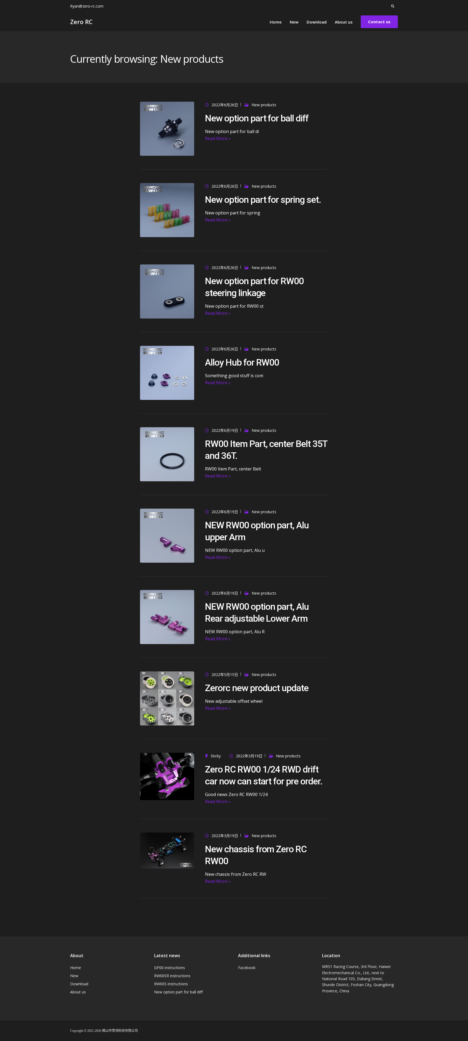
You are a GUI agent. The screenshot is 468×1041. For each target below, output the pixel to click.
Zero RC (81, 22)
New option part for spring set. (263, 199)
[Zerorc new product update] (167, 698)
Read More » (217, 138)
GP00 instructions (169, 967)
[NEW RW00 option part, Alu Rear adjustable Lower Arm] (167, 616)
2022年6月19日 (225, 430)
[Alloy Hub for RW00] (167, 372)
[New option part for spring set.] (167, 209)
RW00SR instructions (172, 975)
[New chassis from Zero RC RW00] (167, 850)
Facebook (246, 967)
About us (344, 22)
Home (276, 22)
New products (264, 104)
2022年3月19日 (249, 755)
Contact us (379, 21)
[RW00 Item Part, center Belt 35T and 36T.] (167, 453)
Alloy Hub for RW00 (242, 362)
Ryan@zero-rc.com (86, 6)
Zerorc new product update (257, 687)
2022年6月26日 (225, 104)
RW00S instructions (171, 983)
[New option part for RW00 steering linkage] (167, 291)
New (294, 22)
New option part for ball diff (256, 118)
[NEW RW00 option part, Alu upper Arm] (167, 535)
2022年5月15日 (225, 674)
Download (317, 22)
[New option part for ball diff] (167, 128)
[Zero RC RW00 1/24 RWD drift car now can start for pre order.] (167, 775)
